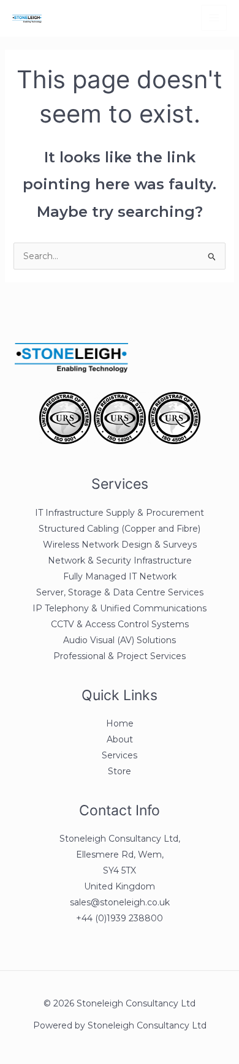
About (120, 739)
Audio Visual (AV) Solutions (119, 640)
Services (119, 755)
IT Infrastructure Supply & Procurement (119, 512)
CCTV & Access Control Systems (120, 624)
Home (120, 723)
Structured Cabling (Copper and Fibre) (119, 528)
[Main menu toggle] (214, 18)
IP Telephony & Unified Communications (119, 608)
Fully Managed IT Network (119, 576)
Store (119, 771)
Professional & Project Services (119, 656)
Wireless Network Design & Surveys (120, 544)
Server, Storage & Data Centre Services (119, 592)
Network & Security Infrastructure (120, 560)
